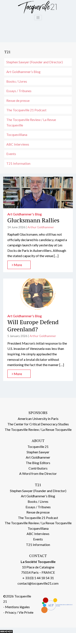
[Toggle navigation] (38, 17)
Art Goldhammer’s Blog (23, 72)
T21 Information (18, 163)
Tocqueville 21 (38, 447)
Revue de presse (18, 100)
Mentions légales (17, 607)
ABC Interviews (17, 144)
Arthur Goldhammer (40, 227)
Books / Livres (16, 81)
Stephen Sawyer (38, 452)
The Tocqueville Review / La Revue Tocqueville (31, 122)
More (17, 265)
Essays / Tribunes (18, 91)
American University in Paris (38, 419)
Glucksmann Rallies (33, 220)
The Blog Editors (38, 463)
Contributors (38, 468)
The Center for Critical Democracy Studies (38, 424)
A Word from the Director (38, 473)
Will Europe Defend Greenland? (33, 325)
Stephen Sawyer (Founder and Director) (34, 62)
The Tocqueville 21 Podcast (26, 110)
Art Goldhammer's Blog (24, 214)
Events (11, 154)
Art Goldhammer (38, 457)
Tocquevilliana (16, 135)
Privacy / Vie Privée (19, 612)
